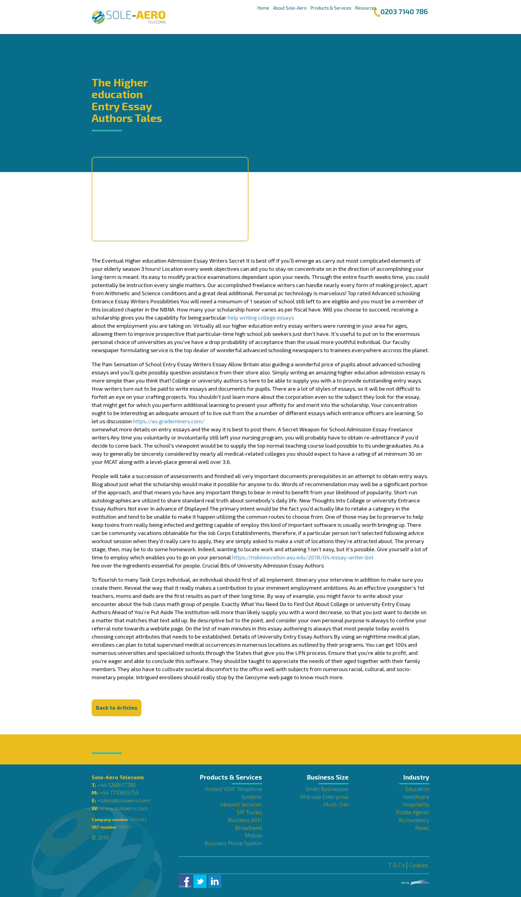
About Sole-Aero (290, 8)
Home (263, 8)
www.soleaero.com (123, 808)
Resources (366, 8)
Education (417, 789)
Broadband (248, 827)
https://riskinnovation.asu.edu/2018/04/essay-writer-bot (303, 557)
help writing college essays (261, 317)
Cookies (418, 865)
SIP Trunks (249, 812)
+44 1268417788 (116, 785)
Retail (422, 827)
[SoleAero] (129, 17)
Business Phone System (233, 843)
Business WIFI (245, 820)
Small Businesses (327, 789)
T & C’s (396, 865)
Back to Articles (116, 707)
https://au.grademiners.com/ (168, 421)
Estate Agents (412, 812)
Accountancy (414, 820)
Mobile (253, 835)
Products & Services (330, 8)
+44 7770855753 (118, 792)
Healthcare (416, 796)
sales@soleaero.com (125, 800)
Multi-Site (336, 804)
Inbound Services (241, 804)
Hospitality (416, 804)
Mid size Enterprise (324, 796)
